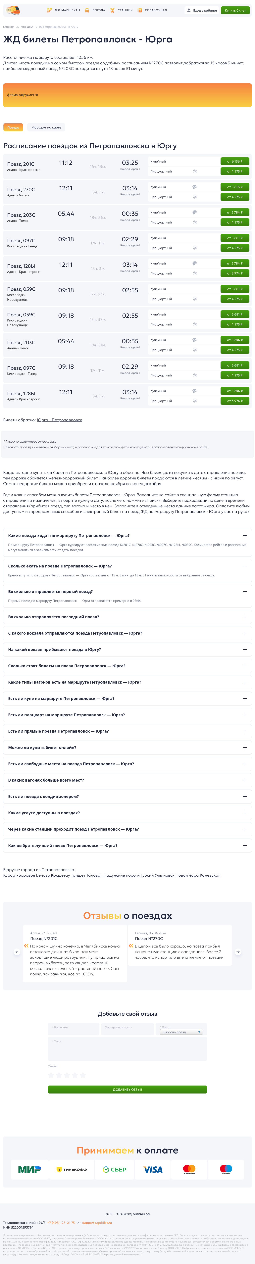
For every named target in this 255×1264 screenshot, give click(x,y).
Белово (43, 875)
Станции (125, 10)
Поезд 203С (21, 215)
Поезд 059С (21, 289)
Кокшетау (60, 875)
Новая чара (187, 875)
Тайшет (78, 875)
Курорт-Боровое (19, 875)
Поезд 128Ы (21, 266)
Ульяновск (165, 875)
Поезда (99, 10)
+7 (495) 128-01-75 (61, 1223)
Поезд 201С (20, 164)
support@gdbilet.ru (97, 1223)
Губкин (147, 875)
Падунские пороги (122, 875)
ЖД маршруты (67, 10)
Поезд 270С (21, 190)
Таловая (94, 875)
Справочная (156, 10)
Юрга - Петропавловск (59, 419)
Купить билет (235, 10)
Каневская (210, 875)
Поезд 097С (21, 241)
